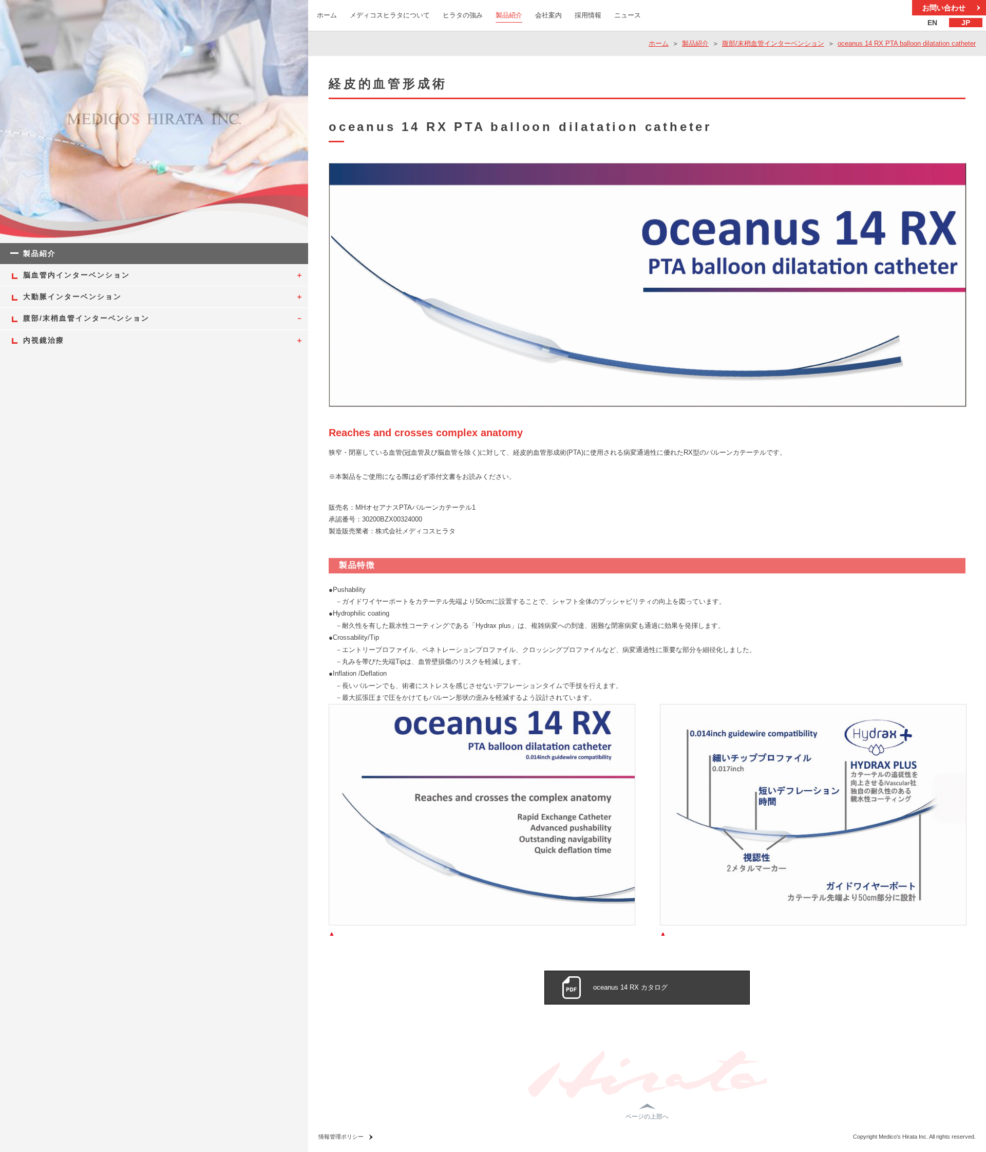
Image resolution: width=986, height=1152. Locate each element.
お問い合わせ (943, 8)
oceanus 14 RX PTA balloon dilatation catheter (907, 43)
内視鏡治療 (43, 340)
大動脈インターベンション (72, 296)
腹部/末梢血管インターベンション (773, 43)
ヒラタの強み (463, 15)
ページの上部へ (647, 1116)
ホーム (327, 15)
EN (932, 22)
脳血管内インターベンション (76, 275)
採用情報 (588, 15)
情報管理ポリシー (341, 1137)
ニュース (627, 15)
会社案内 (548, 15)
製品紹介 (509, 15)
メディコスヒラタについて (390, 15)
